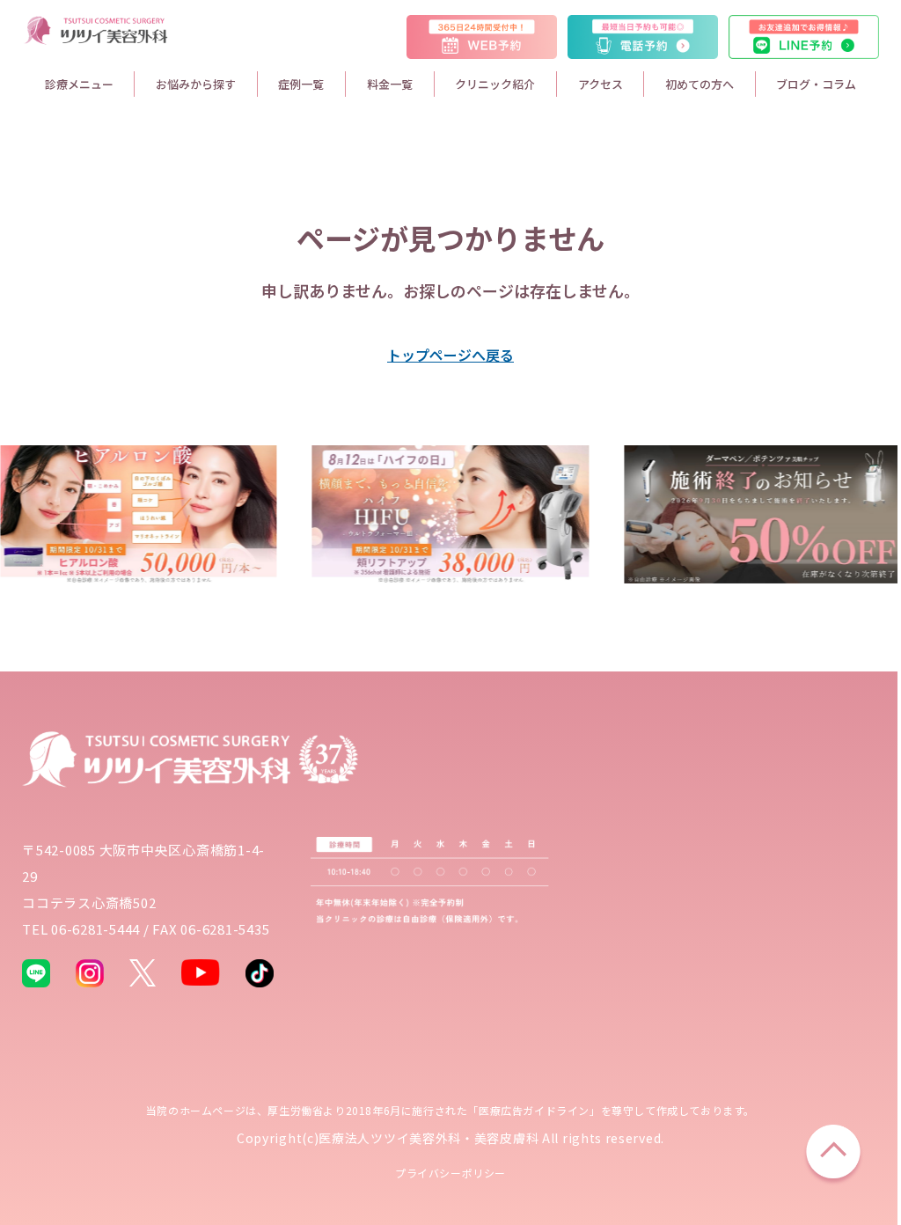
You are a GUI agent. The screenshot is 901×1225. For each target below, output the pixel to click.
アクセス (600, 84)
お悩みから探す (196, 84)
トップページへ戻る (450, 354)
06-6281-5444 (95, 929)
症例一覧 (301, 84)
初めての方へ (699, 84)
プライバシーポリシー (450, 1172)
